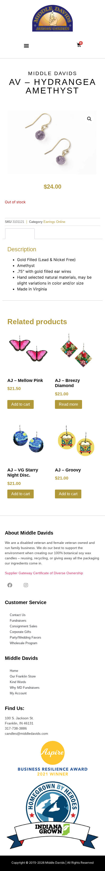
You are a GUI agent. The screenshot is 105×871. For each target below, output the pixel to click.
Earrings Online (54, 222)
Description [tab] (20, 233)
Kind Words (18, 682)
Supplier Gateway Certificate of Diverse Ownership (44, 573)
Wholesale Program (23, 643)
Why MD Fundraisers (25, 687)
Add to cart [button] (20, 404)
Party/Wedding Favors (25, 637)
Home (14, 671)
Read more (68, 404)
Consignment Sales (23, 626)
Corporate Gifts (20, 632)
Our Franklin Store (23, 676)
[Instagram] (26, 585)
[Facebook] (10, 585)
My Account (18, 693)
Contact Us (18, 615)
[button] (26, 45)
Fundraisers (18, 620)
